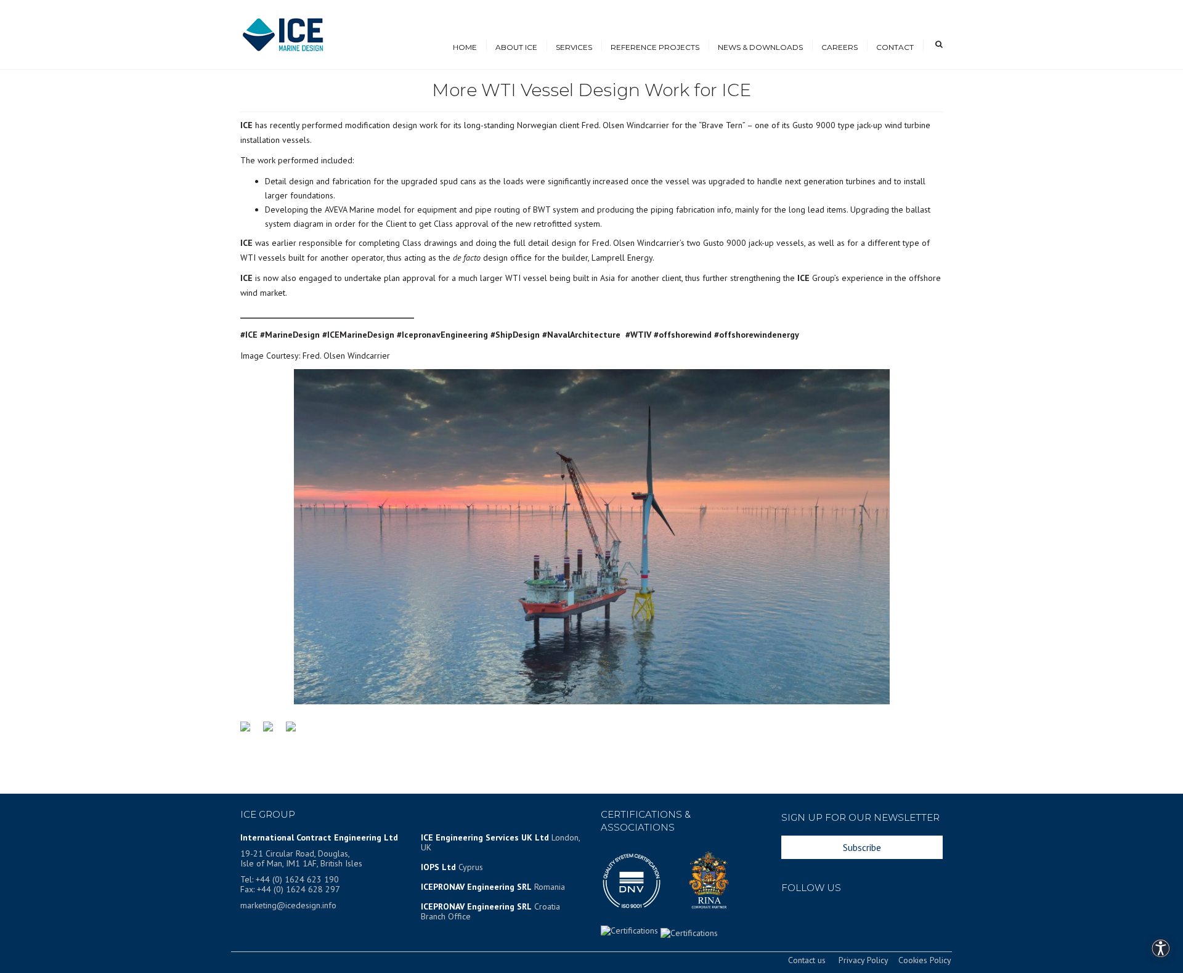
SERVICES (574, 47)
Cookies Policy (924, 960)
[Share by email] (296, 731)
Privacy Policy (863, 960)
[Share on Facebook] (250, 731)
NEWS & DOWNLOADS (760, 47)
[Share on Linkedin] (273, 731)
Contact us (807, 960)
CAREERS (839, 47)
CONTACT (895, 47)
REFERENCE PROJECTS (655, 47)
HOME (465, 47)
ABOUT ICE (516, 47)
